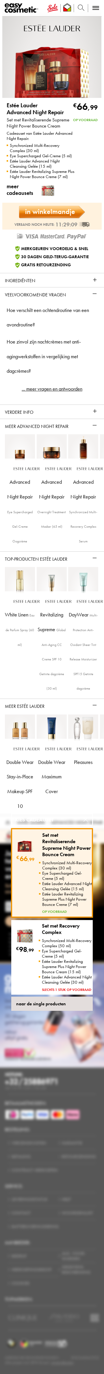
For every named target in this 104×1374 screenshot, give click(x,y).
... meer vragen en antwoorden (52, 389)
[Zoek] (81, 8)
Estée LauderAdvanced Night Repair (35, 109)
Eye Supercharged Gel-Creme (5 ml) (41, 155)
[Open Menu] (22, 8)
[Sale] (53, 8)
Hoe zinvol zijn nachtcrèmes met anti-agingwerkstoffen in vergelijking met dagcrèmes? (44, 356)
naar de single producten (41, 1004)
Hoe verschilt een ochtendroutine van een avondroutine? (48, 317)
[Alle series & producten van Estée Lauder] (52, 27)
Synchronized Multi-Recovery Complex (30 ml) (35, 148)
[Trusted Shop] (67, 8)
